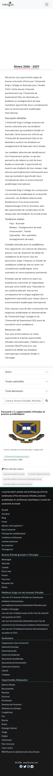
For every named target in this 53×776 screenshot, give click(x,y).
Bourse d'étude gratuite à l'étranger (20, 555)
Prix (3, 716)
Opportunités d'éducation (15, 680)
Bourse (5, 720)
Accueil (5, 509)
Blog (4, 517)
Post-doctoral (8, 744)
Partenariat (7, 700)
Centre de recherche (11, 654)
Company (6, 674)
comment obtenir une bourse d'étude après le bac (22, 479)
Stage (4, 732)
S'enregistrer (7, 549)
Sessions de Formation (11, 704)
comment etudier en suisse (13, 474)
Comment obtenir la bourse (38, 474)
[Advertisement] (26, 35)
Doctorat (6, 696)
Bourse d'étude (8, 684)
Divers (4, 724)
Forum (4, 521)
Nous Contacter (9, 529)
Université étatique (10, 647)
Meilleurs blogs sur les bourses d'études (23, 592)
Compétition (7, 712)
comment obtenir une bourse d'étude (17, 484)
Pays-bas (6, 579)
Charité (5, 670)
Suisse (4, 587)
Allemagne (6, 559)
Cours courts (7, 748)
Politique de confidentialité (13, 533)
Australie (6, 563)
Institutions (7, 638)
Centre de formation (11, 666)
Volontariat (7, 740)
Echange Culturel (9, 728)
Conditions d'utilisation (12, 537)
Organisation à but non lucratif (15, 643)
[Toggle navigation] (47, 4)
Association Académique (12, 658)
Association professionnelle (14, 662)
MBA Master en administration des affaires (21, 751)
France (5, 575)
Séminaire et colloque (11, 708)
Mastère (5, 692)
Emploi (5, 736)
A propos (6, 513)
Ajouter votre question (11, 525)
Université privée (9, 651)
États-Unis (6, 571)
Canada (5, 567)
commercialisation (10, 541)
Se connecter (7, 545)
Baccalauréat (8, 688)
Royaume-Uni (7, 583)
